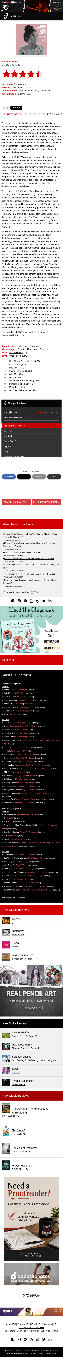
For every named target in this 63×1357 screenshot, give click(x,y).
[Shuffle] (57, 412)
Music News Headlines (17, 524)
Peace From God (11, 441)
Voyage (15, 947)
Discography (20, 84)
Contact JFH (23, 1324)
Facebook (8, 477)
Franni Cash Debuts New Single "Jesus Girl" (23, 552)
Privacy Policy (51, 1353)
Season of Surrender (22, 959)
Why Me (7, 446)
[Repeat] (52, 412)
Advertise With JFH (34, 1327)
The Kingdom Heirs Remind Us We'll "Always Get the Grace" (30, 574)
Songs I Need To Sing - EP (25, 1036)
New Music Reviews (15, 910)
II (12, 922)
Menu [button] (13, 16)
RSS (36, 592)
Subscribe (45, 1331)
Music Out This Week (16, 675)
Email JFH (36, 1324)
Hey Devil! (8, 436)
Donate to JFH (24, 1331)
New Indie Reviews (15, 1023)
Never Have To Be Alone (14, 457)
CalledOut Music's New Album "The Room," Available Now (29, 558)
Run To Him (8, 431)
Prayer (35, 1331)
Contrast (16, 1072)
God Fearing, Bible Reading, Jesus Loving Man (34, 1060)
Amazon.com (15, 352)
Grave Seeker (18, 1084)
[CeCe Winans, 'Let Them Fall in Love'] (31, 39)
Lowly (6, 451)
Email (39, 477)
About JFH (10, 1324)
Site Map (47, 1324)
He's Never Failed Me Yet (14, 426)
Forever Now (18, 934)
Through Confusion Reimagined (27, 1048)
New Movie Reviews (15, 1096)
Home (55, 1331)
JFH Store (10, 1331)
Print (54, 477)
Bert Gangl (40, 332)
